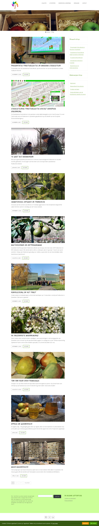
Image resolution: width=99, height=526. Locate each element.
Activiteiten (52, 3)
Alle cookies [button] (93, 523)
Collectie (44, 3)
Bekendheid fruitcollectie (77, 86)
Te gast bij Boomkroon (22, 156)
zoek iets (57, 496)
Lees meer (55, 523)
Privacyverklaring (69, 500)
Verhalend (76, 3)
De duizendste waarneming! (24, 335)
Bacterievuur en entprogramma (26, 245)
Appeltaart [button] (85, 523)
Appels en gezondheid (21, 424)
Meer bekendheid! (19, 467)
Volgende (27, 483)
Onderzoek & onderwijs (64, 3)
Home (48, 32)
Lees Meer (26, 74)
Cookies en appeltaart (70, 498)
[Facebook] (49, 517)
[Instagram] (46, 517)
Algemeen (73, 83)
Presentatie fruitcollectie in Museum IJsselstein (36, 65)
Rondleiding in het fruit (23, 292)
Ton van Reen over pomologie (25, 380)
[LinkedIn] (53, 517)
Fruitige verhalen (74, 89)
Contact (84, 3)
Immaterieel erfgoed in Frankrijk (28, 202)
